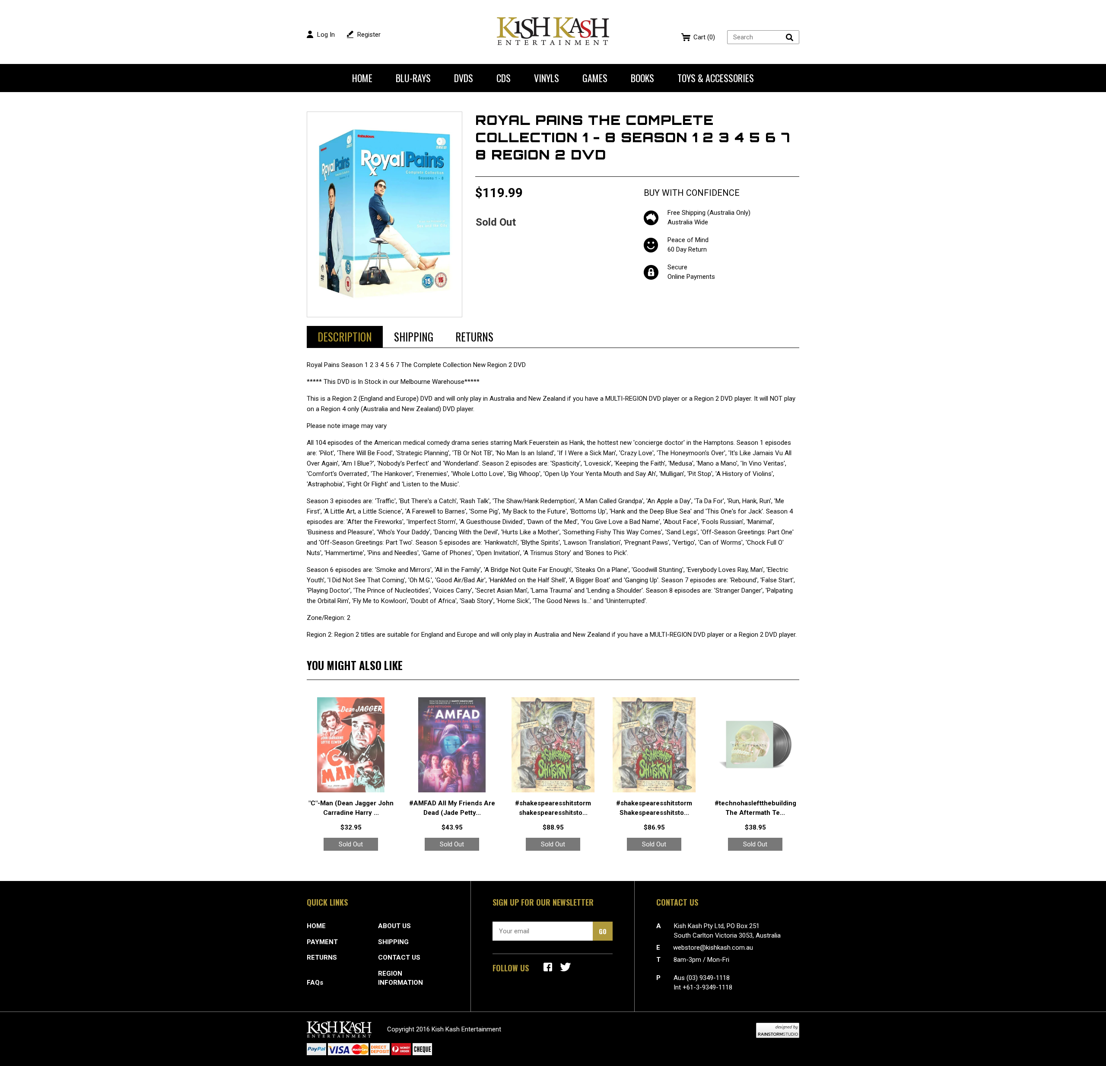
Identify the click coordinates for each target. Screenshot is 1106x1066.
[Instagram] (565, 967)
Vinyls (546, 78)
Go (603, 931)
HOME (316, 926)
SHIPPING (393, 942)
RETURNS (322, 957)
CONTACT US (399, 957)
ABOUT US (394, 926)
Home (362, 78)
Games (594, 78)
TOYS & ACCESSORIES (715, 78)
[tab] (345, 337)
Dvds (463, 78)
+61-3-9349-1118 (707, 987)
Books (642, 78)
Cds (503, 78)
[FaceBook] (547, 967)
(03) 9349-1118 (708, 978)
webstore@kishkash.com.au (713, 947)
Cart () (704, 37)
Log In (326, 34)
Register (369, 34)
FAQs (315, 982)
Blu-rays (413, 78)
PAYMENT (322, 942)
